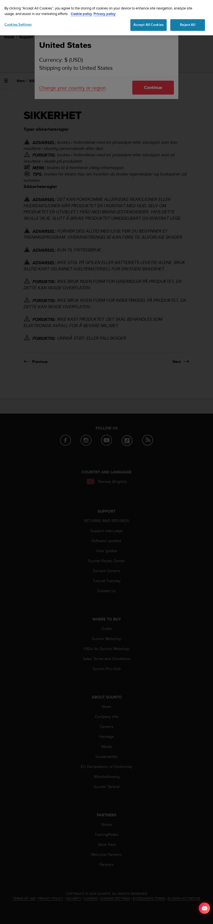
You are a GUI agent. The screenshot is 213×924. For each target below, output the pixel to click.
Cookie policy (81, 13)
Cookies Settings (18, 24)
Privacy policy (104, 13)
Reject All (187, 25)
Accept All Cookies (148, 25)
